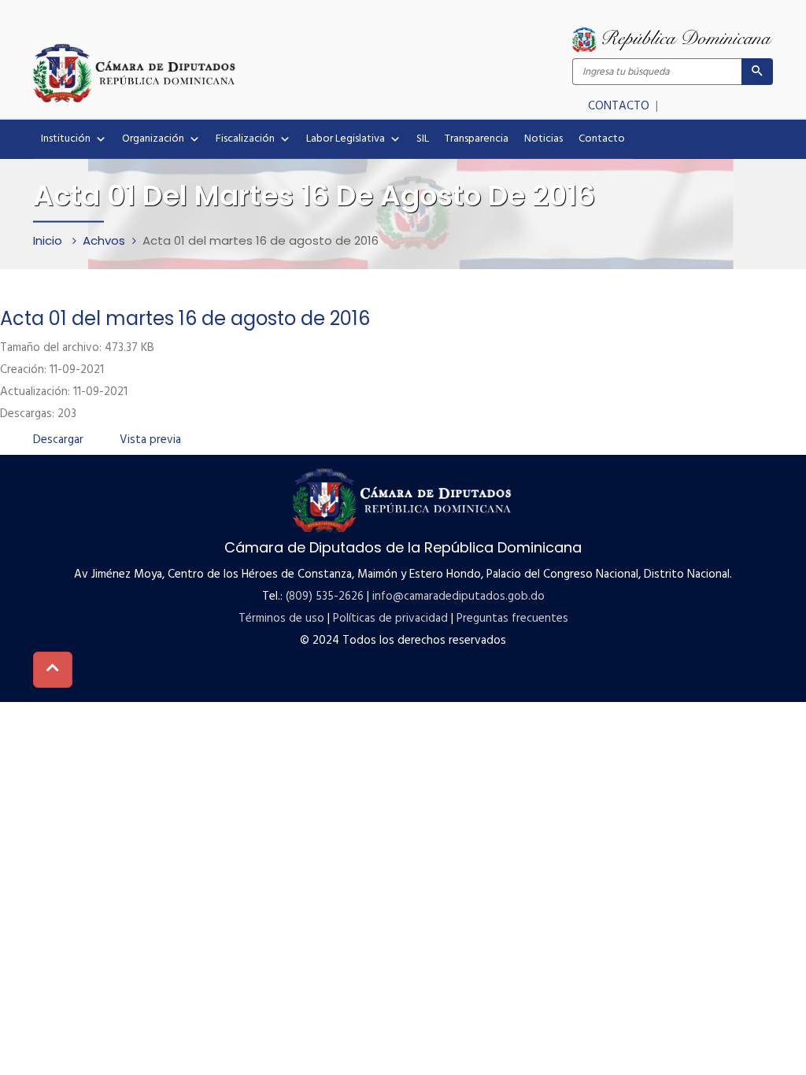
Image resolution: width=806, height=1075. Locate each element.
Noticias (543, 139)
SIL (422, 139)
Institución (66, 139)
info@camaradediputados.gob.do (458, 596)
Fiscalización (245, 139)
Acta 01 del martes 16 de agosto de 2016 (185, 318)
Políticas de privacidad (390, 618)
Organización (153, 139)
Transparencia (476, 139)
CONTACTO (620, 106)
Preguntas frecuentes (512, 618)
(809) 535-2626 (325, 596)
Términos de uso (281, 618)
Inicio (49, 240)
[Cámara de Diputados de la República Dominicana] (218, 72)
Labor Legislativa (345, 139)
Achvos (104, 240)
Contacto (602, 139)
